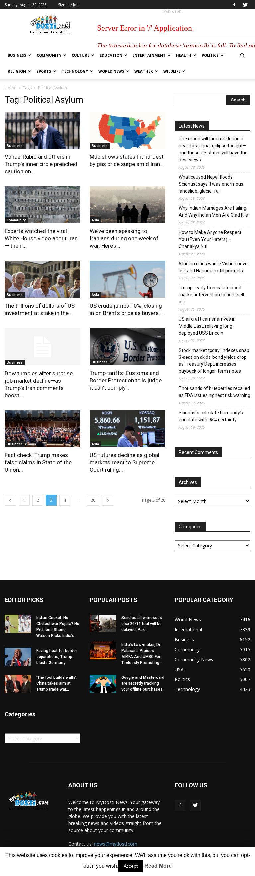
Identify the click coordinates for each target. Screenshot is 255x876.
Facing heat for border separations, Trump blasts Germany (56, 656)
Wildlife (171, 71)
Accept (131, 866)
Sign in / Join (69, 4)
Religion (17, 71)
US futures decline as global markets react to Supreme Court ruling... (124, 462)
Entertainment (149, 55)
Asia (95, 220)
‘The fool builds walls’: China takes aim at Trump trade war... (56, 683)
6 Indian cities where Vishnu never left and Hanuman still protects (214, 267)
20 (93, 500)
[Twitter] (245, 4)
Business (17, 55)
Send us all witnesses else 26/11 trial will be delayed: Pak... (141, 623)
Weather (143, 71)
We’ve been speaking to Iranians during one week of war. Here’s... (124, 238)
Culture (80, 55)
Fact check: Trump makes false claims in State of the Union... (38, 462)
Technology (75, 71)
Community (49, 55)
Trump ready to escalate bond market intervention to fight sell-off (212, 294)
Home (10, 88)
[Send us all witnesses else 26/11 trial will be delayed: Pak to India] (103, 623)
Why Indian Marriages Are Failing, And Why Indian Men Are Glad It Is (213, 211)
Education (111, 55)
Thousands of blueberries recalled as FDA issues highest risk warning (214, 392)
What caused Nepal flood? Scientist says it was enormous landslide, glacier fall (211, 184)
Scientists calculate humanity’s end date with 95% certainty (211, 416)
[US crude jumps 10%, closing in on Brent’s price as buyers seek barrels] (127, 279)
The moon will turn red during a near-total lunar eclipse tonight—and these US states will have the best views (213, 149)
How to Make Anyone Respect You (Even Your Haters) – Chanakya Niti (210, 239)
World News (111, 71)
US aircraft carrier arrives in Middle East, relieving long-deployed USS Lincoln (207, 326)
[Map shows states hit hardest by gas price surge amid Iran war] (127, 130)
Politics (210, 55)
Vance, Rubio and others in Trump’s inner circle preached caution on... (41, 164)
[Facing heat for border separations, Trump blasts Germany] (18, 657)
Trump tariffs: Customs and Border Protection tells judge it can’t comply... (126, 380)
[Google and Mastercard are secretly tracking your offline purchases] (103, 684)
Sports (43, 71)
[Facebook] (234, 4)
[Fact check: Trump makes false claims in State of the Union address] (42, 428)
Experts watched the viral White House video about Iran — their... (41, 238)
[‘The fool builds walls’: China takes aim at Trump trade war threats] (18, 684)
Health (183, 55)
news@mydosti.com (115, 844)
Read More (158, 866)
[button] (242, 55)
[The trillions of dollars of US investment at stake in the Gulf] (42, 279)
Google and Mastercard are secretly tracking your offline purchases (142, 683)
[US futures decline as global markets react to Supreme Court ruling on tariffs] (127, 428)
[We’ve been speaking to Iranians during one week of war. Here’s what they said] (127, 204)
